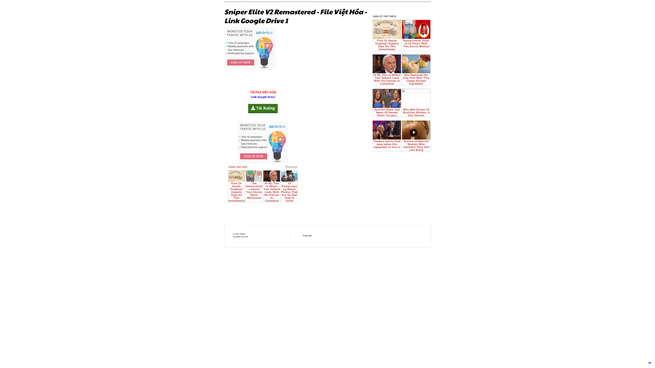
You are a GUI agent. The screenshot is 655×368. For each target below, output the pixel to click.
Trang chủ (307, 235)
